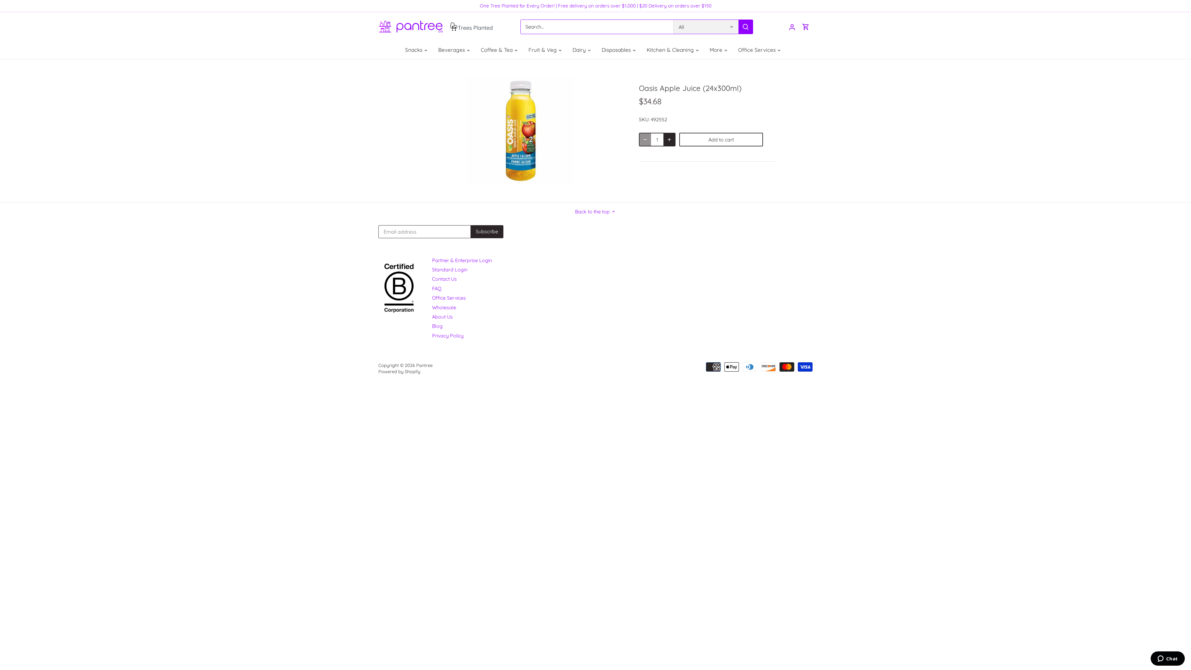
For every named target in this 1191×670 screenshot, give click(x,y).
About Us (442, 317)
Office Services (449, 298)
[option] (520, 130)
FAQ (436, 288)
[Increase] (669, 139)
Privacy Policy (448, 336)
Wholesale (444, 307)
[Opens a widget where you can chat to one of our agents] (1167, 659)
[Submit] (745, 27)
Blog (437, 326)
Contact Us (444, 279)
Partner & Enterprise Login (462, 260)
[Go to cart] (806, 26)
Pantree (424, 365)
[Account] (792, 26)
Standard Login (449, 269)
